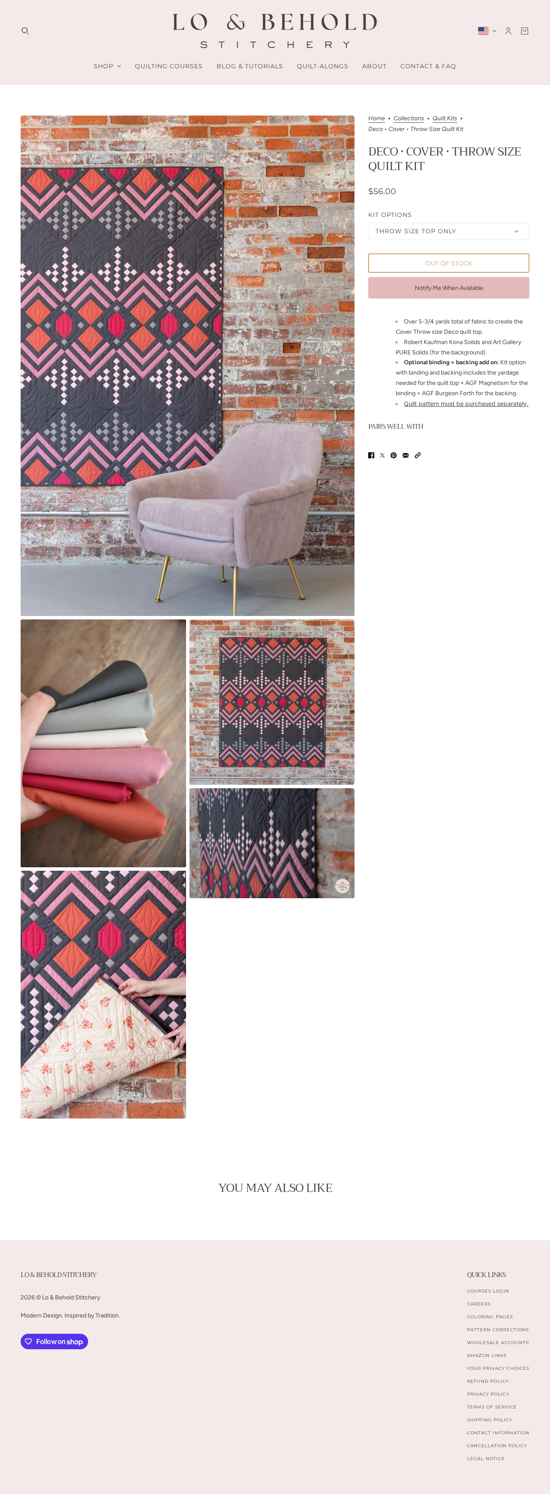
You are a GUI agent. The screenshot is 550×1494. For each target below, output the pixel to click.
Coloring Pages (490, 1317)
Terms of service (492, 1407)
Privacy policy (488, 1394)
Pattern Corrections (498, 1329)
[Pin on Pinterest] (393, 455)
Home (376, 119)
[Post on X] (382, 455)
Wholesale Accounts (498, 1342)
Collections (409, 119)
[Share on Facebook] (371, 455)
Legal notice (486, 1458)
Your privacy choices (498, 1368)
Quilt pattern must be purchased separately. (466, 403)
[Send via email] (405, 455)
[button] (417, 455)
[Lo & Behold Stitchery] (275, 31)
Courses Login (488, 1291)
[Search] (25, 31)
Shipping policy (489, 1420)
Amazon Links (487, 1355)
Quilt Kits (445, 119)
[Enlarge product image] (187, 366)
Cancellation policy (497, 1445)
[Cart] (524, 31)
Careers (479, 1304)
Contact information (498, 1433)
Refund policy (488, 1381)
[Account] (508, 31)
